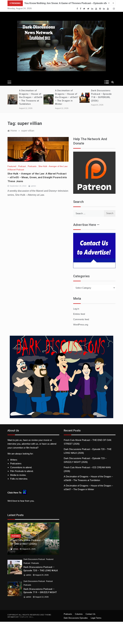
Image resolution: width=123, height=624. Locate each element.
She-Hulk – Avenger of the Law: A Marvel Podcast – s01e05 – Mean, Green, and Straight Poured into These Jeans (37, 177)
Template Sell (26, 617)
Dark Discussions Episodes (76, 618)
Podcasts (32, 166)
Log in (76, 308)
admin (33, 186)
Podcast (22, 166)
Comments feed (81, 319)
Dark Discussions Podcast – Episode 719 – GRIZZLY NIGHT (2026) (40, 592)
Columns (79, 614)
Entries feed (79, 314)
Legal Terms (96, 618)
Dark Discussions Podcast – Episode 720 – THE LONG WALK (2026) (41, 570)
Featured (12, 166)
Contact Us (90, 614)
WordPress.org (80, 324)
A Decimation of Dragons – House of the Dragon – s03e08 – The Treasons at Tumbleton (30, 97)
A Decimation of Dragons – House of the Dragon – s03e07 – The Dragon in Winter (66, 97)
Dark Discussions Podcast (34, 559)
